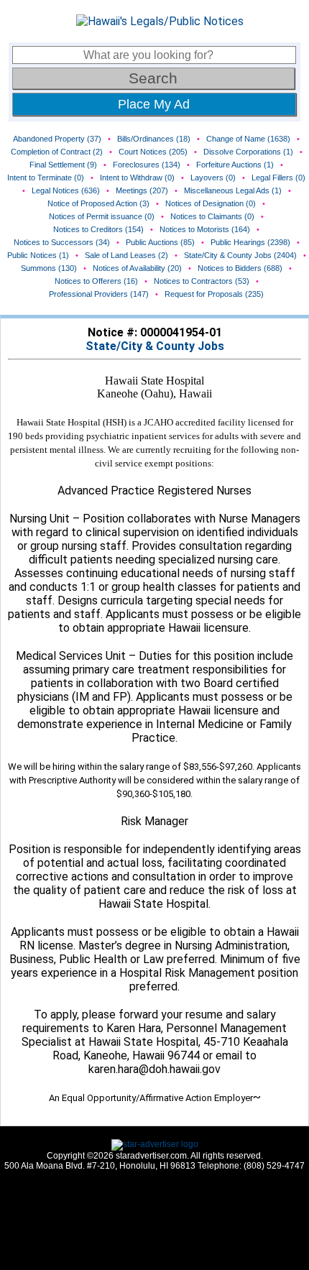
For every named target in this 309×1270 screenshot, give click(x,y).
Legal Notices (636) (66, 190)
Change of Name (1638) (248, 138)
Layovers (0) (213, 177)
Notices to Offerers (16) (96, 281)
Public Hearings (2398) (250, 242)
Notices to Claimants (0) (212, 216)
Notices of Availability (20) (137, 268)
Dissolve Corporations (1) (248, 151)
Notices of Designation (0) (210, 203)
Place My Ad (154, 104)
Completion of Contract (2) (57, 151)
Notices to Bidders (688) (240, 268)
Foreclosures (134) (146, 164)
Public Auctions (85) (160, 242)
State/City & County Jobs (155, 346)
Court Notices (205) (153, 151)
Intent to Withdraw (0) (137, 177)
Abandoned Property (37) (57, 138)
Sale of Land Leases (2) (126, 255)
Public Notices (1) (38, 255)
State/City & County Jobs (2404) (240, 255)
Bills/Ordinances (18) (153, 138)
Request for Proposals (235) (214, 294)
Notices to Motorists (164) (205, 229)
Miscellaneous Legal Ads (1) (233, 190)
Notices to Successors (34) (62, 242)
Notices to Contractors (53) (201, 281)
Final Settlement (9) (63, 164)
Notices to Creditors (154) (98, 229)
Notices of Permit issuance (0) (101, 216)
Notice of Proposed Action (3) (98, 203)
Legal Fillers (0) (278, 177)
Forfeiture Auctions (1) (235, 164)
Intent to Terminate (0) (45, 177)
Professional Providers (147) (99, 294)
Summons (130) (49, 268)
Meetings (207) (142, 190)
